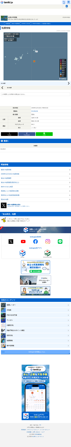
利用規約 (23, 429)
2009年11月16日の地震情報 (10, 174)
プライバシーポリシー (33, 429)
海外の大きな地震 (7, 186)
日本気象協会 (38, 434)
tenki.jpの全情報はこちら (37, 352)
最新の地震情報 (6, 169)
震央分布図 (4, 199)
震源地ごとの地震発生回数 (10, 191)
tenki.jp (7, 2)
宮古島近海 (34, 111)
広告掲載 (29, 432)
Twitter (9, 135)
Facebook (27, 135)
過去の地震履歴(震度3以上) (10, 182)
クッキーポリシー (45, 429)
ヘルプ (42, 432)
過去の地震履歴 (6, 178)
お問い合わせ (36, 432)
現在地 (67, 7)
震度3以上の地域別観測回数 (10, 195)
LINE (44, 135)
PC (40, 425)
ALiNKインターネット (38, 436)
